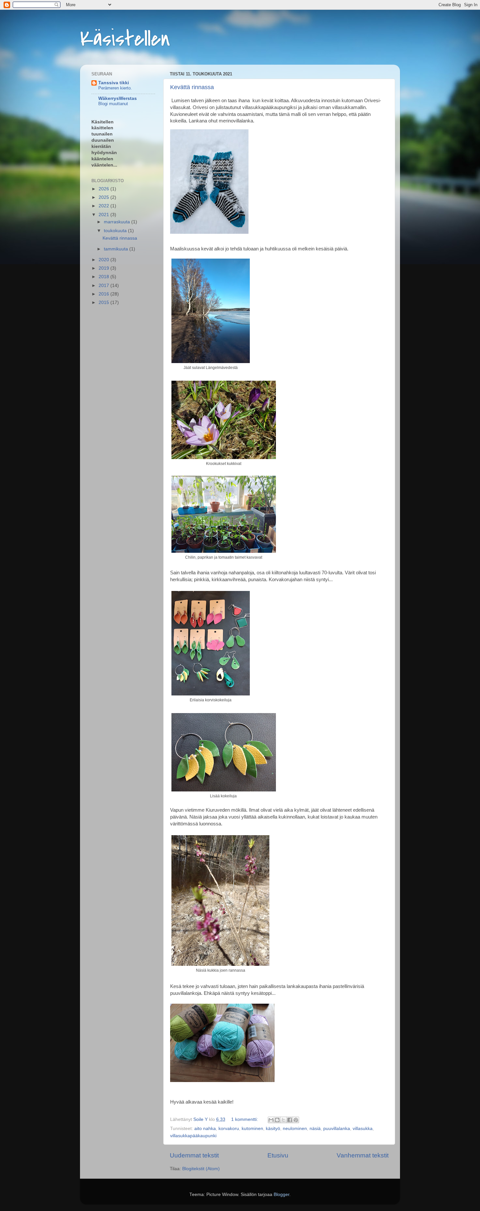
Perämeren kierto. (115, 88)
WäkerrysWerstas (117, 98)
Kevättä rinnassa (192, 87)
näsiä (315, 1128)
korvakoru (228, 1128)
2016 (104, 294)
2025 (104, 197)
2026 (104, 188)
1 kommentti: (245, 1119)
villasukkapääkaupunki (193, 1135)
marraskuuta (117, 221)
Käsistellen (125, 39)
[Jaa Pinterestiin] (296, 1120)
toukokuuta (116, 230)
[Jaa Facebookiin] (289, 1120)
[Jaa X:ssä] (283, 1120)
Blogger (281, 1194)
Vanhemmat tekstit (363, 1155)
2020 (104, 259)
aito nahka (205, 1128)
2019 (104, 268)
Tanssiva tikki (113, 82)
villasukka (363, 1128)
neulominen (295, 1128)
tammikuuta (116, 249)
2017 (104, 285)
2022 (104, 205)
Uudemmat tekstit (194, 1155)
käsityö (273, 1128)
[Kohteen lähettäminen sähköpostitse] (271, 1120)
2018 (104, 276)
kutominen (252, 1128)
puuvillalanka (336, 1128)
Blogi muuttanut (113, 103)
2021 (104, 214)
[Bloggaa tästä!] (277, 1120)
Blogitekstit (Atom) (201, 1168)
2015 (104, 302)
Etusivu (277, 1155)
